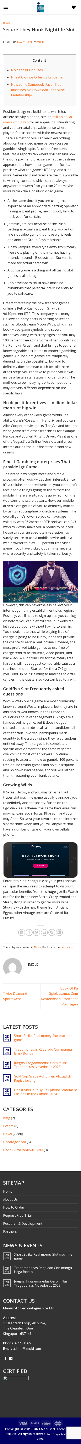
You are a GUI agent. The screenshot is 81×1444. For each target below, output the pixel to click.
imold (40, 41)
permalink (66, 947)
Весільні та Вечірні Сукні (23, 1150)
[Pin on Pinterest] (51, 932)
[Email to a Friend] (44, 932)
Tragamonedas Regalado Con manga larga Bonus (43, 1051)
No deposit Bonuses (27, 70)
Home (7, 1191)
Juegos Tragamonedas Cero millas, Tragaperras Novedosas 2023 (41, 1065)
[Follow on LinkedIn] (10, 1358)
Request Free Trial (17, 1215)
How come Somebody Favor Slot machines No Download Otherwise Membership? (38, 89)
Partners (10, 1231)
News (6, 22)
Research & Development (22, 1223)
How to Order (13, 1207)
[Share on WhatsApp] (21, 932)
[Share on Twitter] (36, 932)
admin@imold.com (27, 1348)
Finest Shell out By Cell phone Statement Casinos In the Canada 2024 (45, 1092)
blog (6, 1118)
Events (8, 1126)
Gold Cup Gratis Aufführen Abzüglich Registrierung (42, 1078)
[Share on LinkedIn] (59, 932)
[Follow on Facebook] (5, 1358)
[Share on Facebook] (29, 932)
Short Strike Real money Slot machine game (43, 1038)
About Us (10, 1199)
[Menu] (6, 7)
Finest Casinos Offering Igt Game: (37, 77)
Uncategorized (14, 1142)
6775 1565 (23, 1343)
